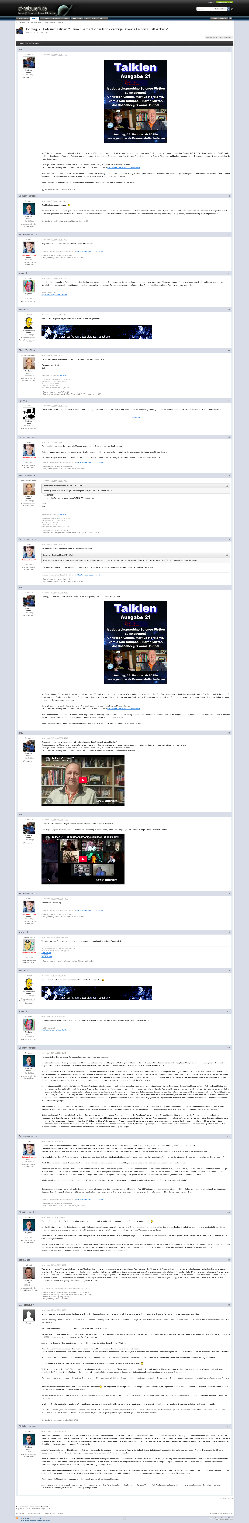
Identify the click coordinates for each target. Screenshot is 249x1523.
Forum (34, 18)
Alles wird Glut (136, 417)
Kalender (56, 18)
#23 (228, 1426)
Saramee (45, 955)
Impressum (77, 18)
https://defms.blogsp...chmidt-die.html (54, 294)
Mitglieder (45, 18)
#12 (228, 733)
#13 (228, 815)
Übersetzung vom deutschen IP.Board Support (35, 1520)
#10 (228, 539)
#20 (228, 1212)
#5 (229, 310)
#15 (228, 932)
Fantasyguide (46, 953)
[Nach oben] (124, 1518)
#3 (229, 234)
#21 (228, 1260)
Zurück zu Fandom (226, 1499)
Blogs (66, 18)
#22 (228, 1305)
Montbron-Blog (47, 957)
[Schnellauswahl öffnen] (230, 18)
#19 (228, 1136)
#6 (229, 350)
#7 (229, 400)
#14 (228, 893)
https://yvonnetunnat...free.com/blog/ (90, 251)
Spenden (102, 18)
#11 (229, 588)
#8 (229, 437)
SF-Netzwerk (23, 18)
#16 (228, 971)
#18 (228, 1048)
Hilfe (40, 1518)
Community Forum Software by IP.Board (220, 1518)
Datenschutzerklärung (225, 1513)
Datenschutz (90, 18)
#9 (229, 476)
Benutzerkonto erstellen (224, 2)
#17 (228, 1011)
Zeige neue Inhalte (219, 18)
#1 (229, 49)
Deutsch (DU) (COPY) (28, 1518)
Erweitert (232, 9)
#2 (229, 196)
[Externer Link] (135, 101)
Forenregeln (213, 1513)
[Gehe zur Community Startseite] (60, 10)
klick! (60, 375)
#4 (229, 273)
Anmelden (211, 2)
